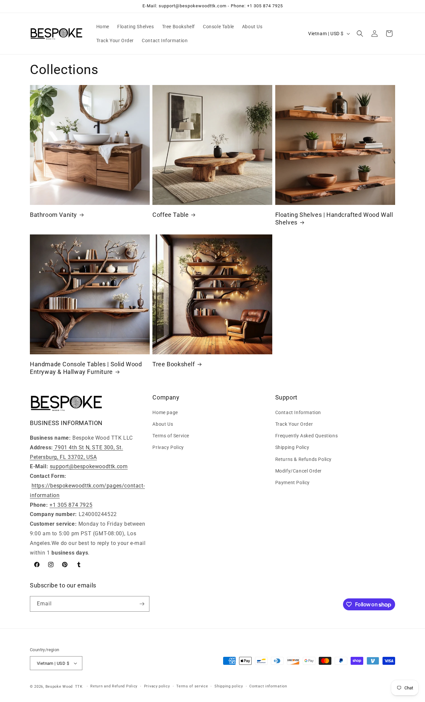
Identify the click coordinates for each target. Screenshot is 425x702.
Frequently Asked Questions (306, 435)
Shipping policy (228, 686)
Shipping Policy (292, 447)
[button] (360, 33)
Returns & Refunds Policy (303, 459)
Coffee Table (170, 214)
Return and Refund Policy (113, 686)
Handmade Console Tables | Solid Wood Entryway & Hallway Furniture (86, 368)
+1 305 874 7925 (70, 505)
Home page (165, 412)
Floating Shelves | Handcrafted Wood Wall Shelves (334, 218)
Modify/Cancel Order (298, 471)
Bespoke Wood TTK (64, 686)
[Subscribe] (141, 604)
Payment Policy (292, 482)
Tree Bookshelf (173, 364)
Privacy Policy (168, 447)
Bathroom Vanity (53, 214)
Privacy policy (157, 686)
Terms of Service (170, 435)
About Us (162, 424)
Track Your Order (294, 424)
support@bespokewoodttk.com (89, 466)
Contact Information (298, 412)
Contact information (268, 686)
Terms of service (192, 686)
